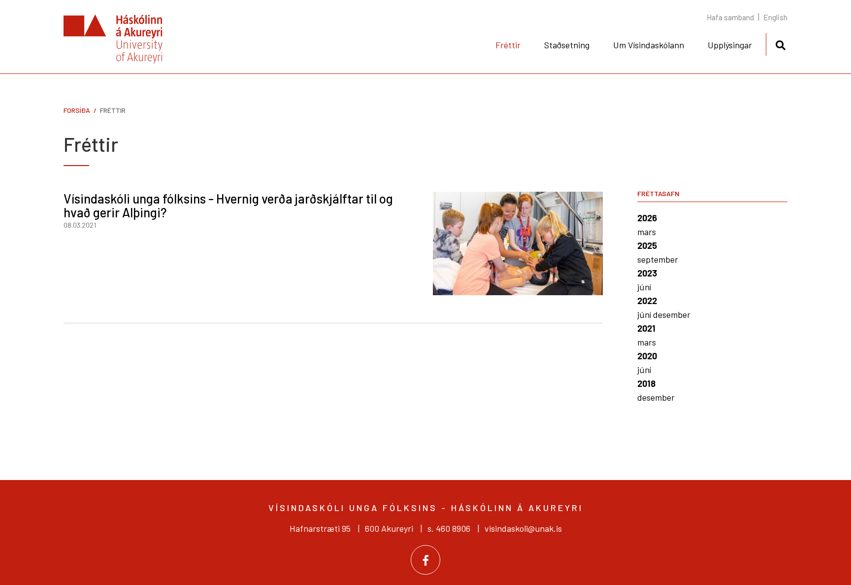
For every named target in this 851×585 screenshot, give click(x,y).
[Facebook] (425, 560)
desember (671, 314)
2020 (647, 355)
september (657, 259)
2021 (646, 328)
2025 (647, 245)
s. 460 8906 (448, 528)
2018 (646, 383)
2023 (647, 273)
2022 (647, 300)
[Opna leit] (780, 43)
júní (644, 286)
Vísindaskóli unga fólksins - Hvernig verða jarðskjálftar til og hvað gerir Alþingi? (228, 205)
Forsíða (77, 110)
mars (646, 231)
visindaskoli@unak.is (523, 528)
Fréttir (113, 110)
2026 (647, 217)
